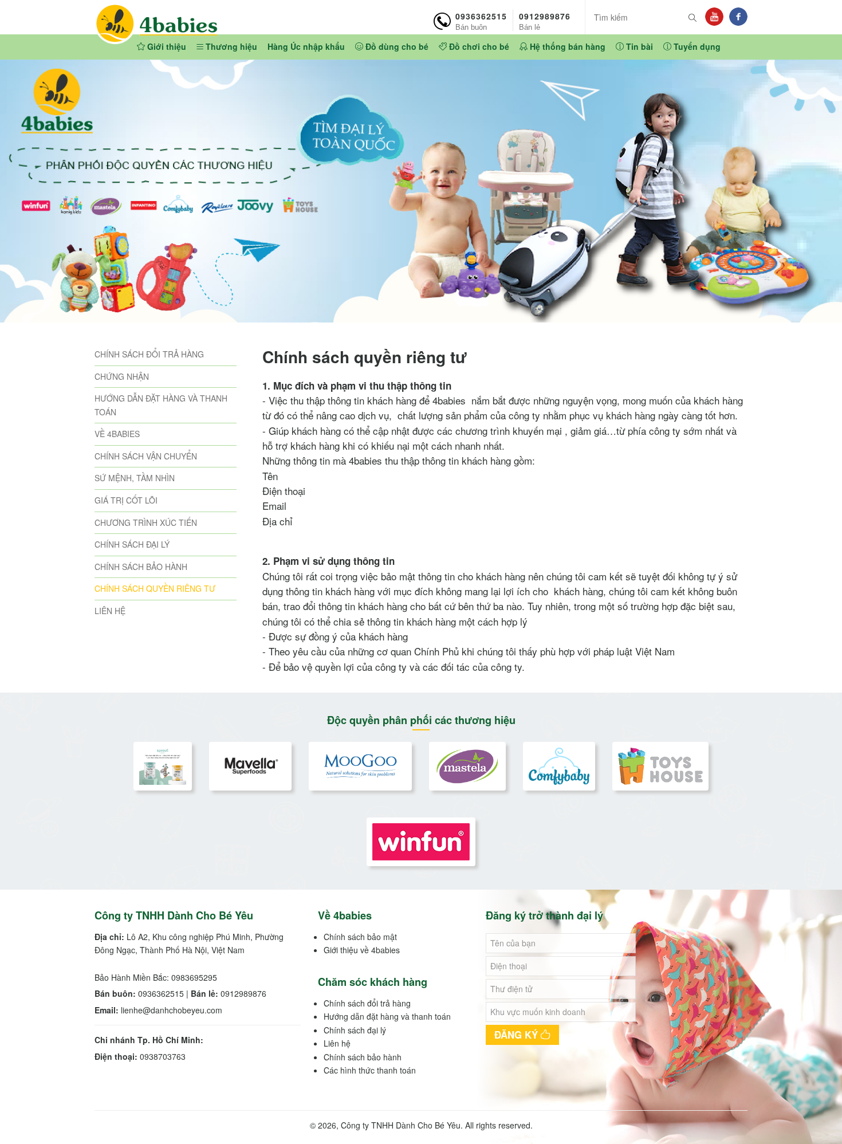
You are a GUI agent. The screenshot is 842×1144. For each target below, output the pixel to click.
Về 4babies (117, 433)
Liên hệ (110, 610)
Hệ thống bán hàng (566, 46)
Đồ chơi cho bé (478, 46)
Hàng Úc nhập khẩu (306, 46)
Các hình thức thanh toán (370, 1070)
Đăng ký (517, 1034)
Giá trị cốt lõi (126, 500)
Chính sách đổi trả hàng (149, 354)
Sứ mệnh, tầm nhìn (135, 477)
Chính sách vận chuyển (146, 456)
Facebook (738, 16)
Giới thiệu (165, 46)
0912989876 (544, 20)
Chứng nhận (122, 376)
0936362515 (481, 20)
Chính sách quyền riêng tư (155, 588)
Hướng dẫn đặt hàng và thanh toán (387, 1016)
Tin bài (638, 46)
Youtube (714, 16)
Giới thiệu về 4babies (362, 950)
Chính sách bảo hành (141, 566)
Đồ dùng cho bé (395, 46)
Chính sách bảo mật (360, 936)
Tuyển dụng (696, 46)
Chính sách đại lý (132, 544)
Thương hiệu (230, 46)
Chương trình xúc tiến (146, 522)
